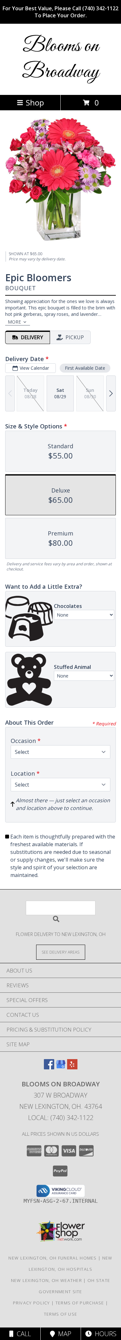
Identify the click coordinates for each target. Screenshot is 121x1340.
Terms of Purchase (79, 1303)
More (14, 322)
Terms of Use (60, 1314)
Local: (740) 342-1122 (60, 1117)
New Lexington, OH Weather (46, 1280)
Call (22, 1333)
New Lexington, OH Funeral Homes (52, 1258)
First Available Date (85, 368)
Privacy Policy (31, 1303)
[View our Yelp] (72, 1067)
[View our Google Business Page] (60, 1067)
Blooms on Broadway (60, 59)
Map (63, 1333)
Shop (35, 102)
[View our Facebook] (49, 1067)
